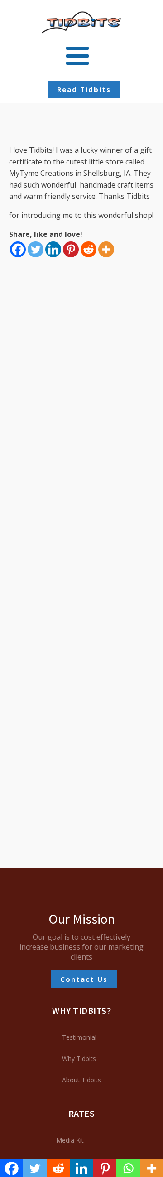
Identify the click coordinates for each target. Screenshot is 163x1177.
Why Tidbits (79, 1058)
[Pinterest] (71, 249)
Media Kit (70, 1140)
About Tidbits (81, 1080)
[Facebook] (18, 249)
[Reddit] (88, 249)
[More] (106, 249)
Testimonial (79, 1037)
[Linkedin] (53, 249)
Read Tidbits (84, 89)
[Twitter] (35, 249)
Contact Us (84, 979)
